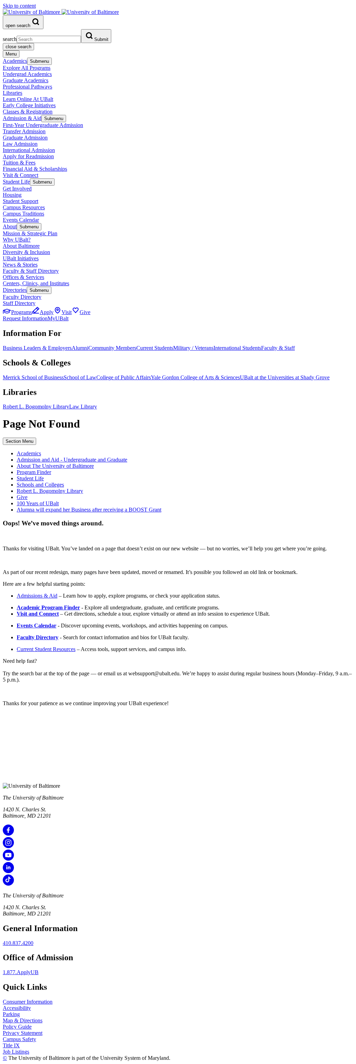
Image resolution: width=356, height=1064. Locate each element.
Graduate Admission (25, 138)
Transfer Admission (24, 131)
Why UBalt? (17, 240)
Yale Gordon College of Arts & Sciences (195, 377)
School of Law (80, 377)
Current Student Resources (46, 649)
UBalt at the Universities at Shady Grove (285, 377)
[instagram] (8, 846)
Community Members (112, 348)
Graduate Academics (25, 80)
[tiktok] (8, 884)
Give (22, 497)
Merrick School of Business (33, 377)
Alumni (80, 348)
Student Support (20, 201)
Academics (15, 61)
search (10, 39)
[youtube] (8, 859)
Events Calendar (21, 220)
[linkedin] (8, 871)
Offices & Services (23, 277)
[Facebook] (8, 834)
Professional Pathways (27, 87)
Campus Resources (24, 207)
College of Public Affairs (123, 377)
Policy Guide (17, 1027)
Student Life (16, 182)
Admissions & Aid (37, 596)
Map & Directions (22, 1020)
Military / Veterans (193, 348)
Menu (11, 54)
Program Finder (34, 472)
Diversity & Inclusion (26, 252)
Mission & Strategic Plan (30, 233)
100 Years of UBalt (38, 503)
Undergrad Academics (27, 74)
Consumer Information (27, 1002)
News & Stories (20, 265)
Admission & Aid (22, 118)
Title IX (11, 1045)
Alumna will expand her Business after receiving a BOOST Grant (89, 510)
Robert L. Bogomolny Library (36, 406)
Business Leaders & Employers (37, 348)
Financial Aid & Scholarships (35, 169)
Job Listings (16, 1052)
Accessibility (17, 1008)
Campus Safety (19, 1039)
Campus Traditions (23, 214)
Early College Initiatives (29, 105)
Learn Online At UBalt (28, 99)
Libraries (12, 93)
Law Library (83, 406)
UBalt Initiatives (21, 258)
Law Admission (20, 144)
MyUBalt (58, 318)
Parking (11, 1014)
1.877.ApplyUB (21, 972)
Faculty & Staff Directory (31, 271)
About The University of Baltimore (55, 466)
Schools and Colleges (40, 485)
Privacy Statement (22, 1033)
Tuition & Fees (19, 163)
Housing (12, 195)
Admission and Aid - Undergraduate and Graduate (72, 460)
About (10, 226)
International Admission (29, 150)
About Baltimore (21, 246)
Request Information (25, 318)
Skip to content (19, 6)
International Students (237, 348)
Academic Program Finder (48, 607)
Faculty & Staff (278, 348)
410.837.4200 (18, 943)
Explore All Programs (26, 68)
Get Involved (17, 189)
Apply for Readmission (28, 156)
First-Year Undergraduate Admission (43, 125)
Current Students (154, 348)
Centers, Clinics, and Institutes (36, 283)
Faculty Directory (22, 297)
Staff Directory (19, 303)
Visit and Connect (38, 614)
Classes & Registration (27, 112)
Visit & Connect (20, 175)
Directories (15, 290)
